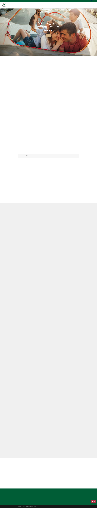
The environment (78, 4)
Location (85, 4)
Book (94, 4)
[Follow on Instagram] (78, 499)
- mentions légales (29, 506)
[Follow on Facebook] (76, 499)
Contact (90, 4)
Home (68, 4)
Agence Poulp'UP (21, 506)
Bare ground (32, 62)
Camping (72, 4)
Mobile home (64, 62)
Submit (76, 482)
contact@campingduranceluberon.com (49, 495)
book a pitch (48, 452)
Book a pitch (48, 101)
